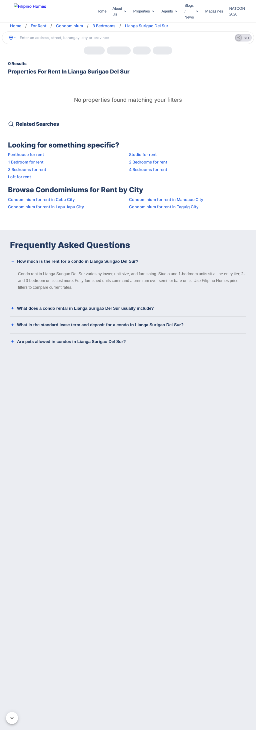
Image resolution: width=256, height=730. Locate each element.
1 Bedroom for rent (26, 162)
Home (101, 11)
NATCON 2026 (237, 11)
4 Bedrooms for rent (148, 169)
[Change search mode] (13, 37)
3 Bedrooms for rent (27, 169)
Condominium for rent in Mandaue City (166, 199)
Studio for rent (143, 154)
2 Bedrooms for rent (148, 162)
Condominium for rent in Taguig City (163, 206)
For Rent (38, 25)
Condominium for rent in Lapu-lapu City (46, 206)
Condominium (69, 25)
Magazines (214, 11)
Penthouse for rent (26, 154)
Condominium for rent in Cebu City (41, 199)
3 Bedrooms (104, 25)
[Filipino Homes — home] (51, 11)
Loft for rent (19, 176)
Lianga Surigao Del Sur (146, 25)
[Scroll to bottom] (12, 718)
